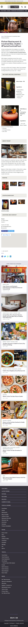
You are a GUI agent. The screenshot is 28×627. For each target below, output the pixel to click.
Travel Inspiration (6, 559)
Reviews (4, 496)
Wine (3, 534)
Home (2, 36)
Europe (3, 564)
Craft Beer (4, 540)
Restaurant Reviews (6, 518)
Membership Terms (6, 587)
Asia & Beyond (5, 570)
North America (5, 566)
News (8, 10)
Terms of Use (5, 589)
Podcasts (4, 524)
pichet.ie (5, 228)
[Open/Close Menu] (25, 7)
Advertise (4, 583)
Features (3, 10)
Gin (2, 546)
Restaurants (4, 512)
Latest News (5, 491)
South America (5, 568)
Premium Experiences (17, 10)
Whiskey (4, 544)
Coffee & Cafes (5, 516)
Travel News (4, 555)
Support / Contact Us (7, 585)
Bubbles (3, 536)
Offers (4, 494)
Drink (3, 529)
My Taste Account (6, 579)
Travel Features (5, 557)
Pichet (2, 160)
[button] (22, 7)
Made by (14, 625)
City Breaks (4, 561)
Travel (4, 552)
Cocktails (4, 542)
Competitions (6, 502)
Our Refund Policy (6, 593)
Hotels (3, 510)
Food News (4, 508)
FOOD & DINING (6, 505)
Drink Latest (4, 532)
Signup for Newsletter (7, 581)
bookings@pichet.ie (6, 226)
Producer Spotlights (6, 526)
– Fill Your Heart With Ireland (8, 563)
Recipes (4, 499)
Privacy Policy (5, 591)
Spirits (3, 548)
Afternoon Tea (5, 520)
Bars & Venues (5, 514)
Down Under (4, 572)
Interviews (4, 522)
